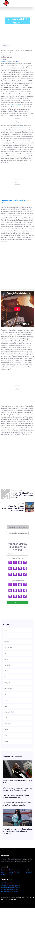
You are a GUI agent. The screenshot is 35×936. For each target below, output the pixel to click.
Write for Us (12, 899)
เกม (18, 870)
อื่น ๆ (19, 872)
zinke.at (22, 897)
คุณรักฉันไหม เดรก (6, 883)
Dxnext (11, 870)
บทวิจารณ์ (5, 45)
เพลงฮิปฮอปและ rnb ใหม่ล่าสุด (9, 891)
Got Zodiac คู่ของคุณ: (17, 580)
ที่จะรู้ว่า (17, 602)
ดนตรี (27, 870)
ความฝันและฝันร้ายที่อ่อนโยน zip (10, 887)
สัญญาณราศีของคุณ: (17, 558)
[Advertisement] (17, 264)
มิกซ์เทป (3, 874)
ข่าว (10, 874)
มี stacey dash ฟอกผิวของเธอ (9, 889)
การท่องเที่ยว (12, 872)
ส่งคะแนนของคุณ (6, 61)
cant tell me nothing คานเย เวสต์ (10, 885)
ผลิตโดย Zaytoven (16, 105)
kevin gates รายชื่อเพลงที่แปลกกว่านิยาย (16, 201)
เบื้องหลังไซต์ (4, 870)
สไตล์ (2, 872)
